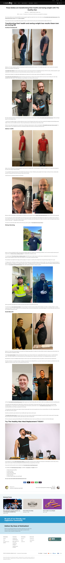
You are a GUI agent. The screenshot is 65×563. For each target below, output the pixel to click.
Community (31, 12)
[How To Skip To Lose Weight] (52, 504)
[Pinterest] (32, 482)
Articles (4, 538)
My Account (32, 536)
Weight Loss (38, 12)
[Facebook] (24, 482)
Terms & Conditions (24, 553)
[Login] (59, 3)
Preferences (32, 538)
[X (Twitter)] (28, 482)
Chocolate (28, 467)
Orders (31, 541)
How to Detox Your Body (28, 510)
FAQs (61, 0)
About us (53, 0)
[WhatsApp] (36, 482)
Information (23, 536)
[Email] (40, 482)
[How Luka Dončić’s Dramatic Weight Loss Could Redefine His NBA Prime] (12, 504)
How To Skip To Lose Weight (49, 510)
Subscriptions (32, 540)
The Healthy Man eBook (9, 70)
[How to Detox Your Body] (32, 504)
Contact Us (57, 0)
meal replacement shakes (16, 306)
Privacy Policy (19, 553)
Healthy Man (5, 536)
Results (34, 12)
